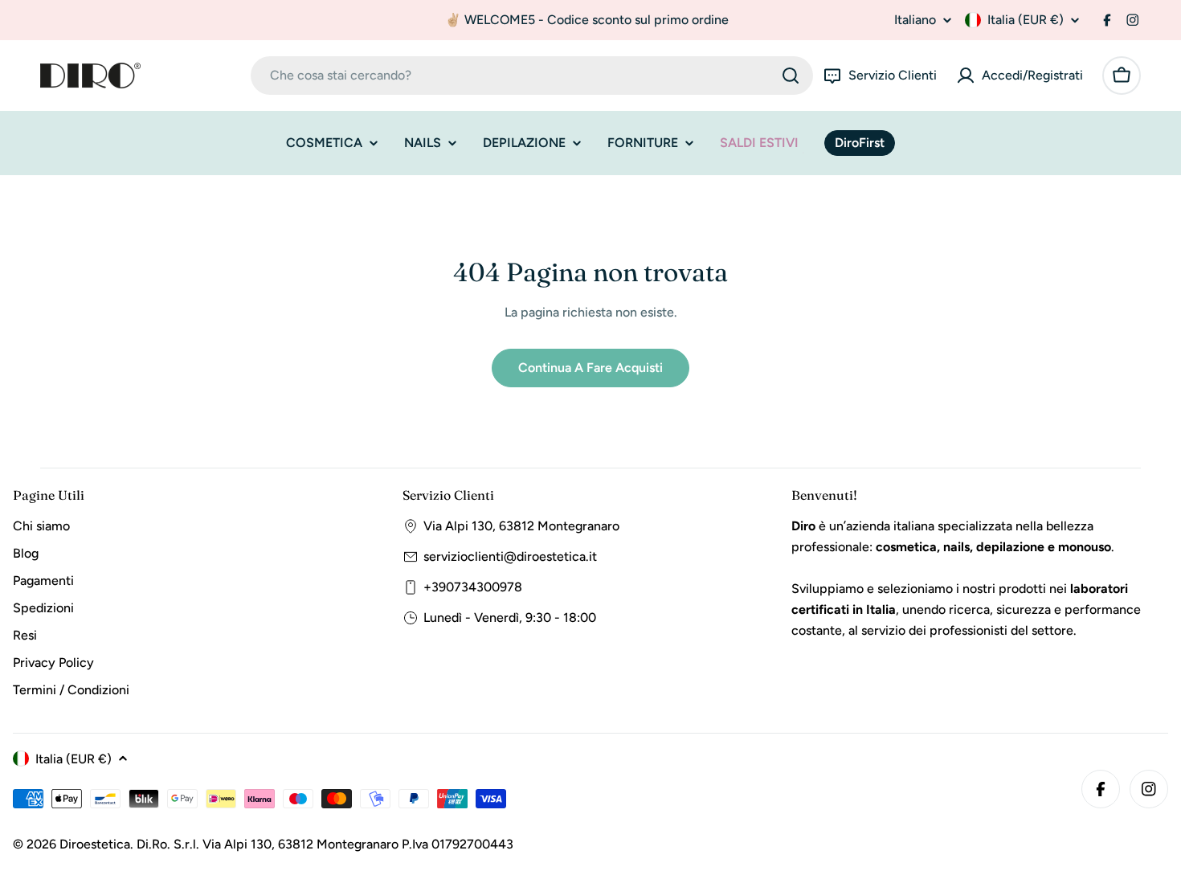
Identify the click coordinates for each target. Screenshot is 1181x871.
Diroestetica (94, 844)
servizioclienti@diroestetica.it (510, 556)
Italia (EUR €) (1025, 19)
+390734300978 (472, 587)
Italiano (915, 20)
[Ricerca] (790, 75)
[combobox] (532, 75)
